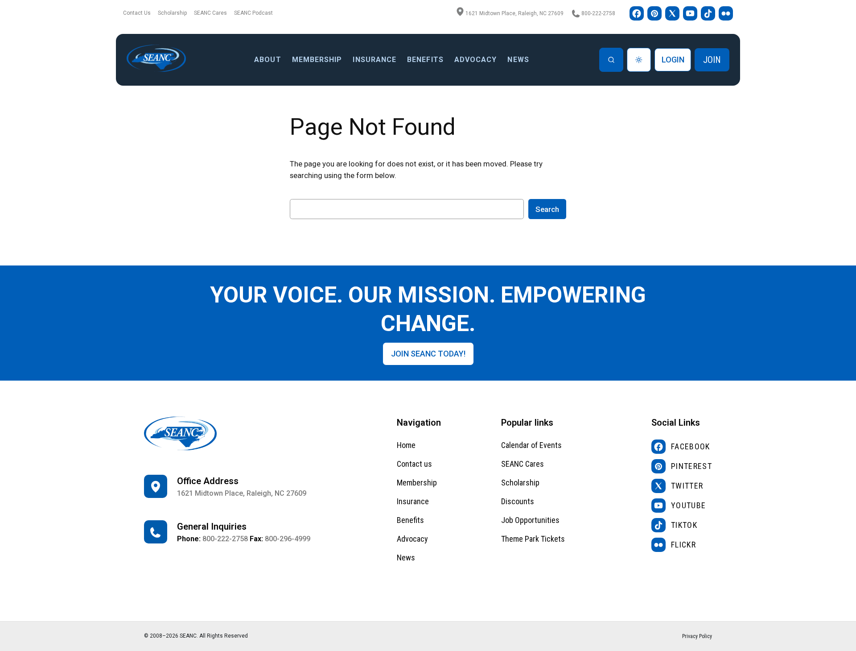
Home (406, 445)
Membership (317, 59)
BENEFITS (425, 59)
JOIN (712, 59)
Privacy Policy (697, 636)
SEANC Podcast (253, 13)
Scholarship (172, 13)
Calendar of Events (531, 445)
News (406, 557)
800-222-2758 (598, 13)
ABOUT (267, 59)
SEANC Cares (210, 13)
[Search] (611, 60)
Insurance (413, 501)
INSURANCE (374, 59)
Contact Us (137, 13)
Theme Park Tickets (533, 538)
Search (547, 209)
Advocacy (412, 538)
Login (673, 59)
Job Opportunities (530, 520)
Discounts (517, 501)
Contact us (414, 464)
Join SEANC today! (428, 353)
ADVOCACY (475, 59)
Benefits (410, 520)
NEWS (518, 59)
